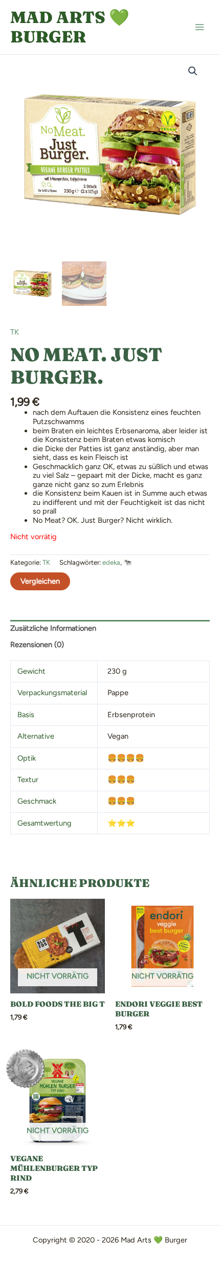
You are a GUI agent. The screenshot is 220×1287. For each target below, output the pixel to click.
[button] (193, 71)
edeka (111, 562)
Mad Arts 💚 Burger (69, 27)
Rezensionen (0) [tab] (37, 644)
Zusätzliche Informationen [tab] (53, 628)
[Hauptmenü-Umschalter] (199, 27)
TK (14, 332)
